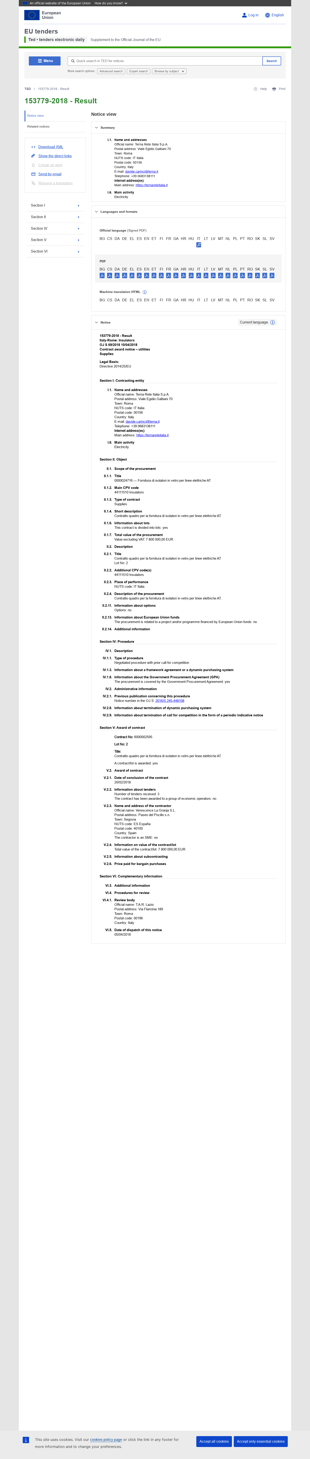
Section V (39, 240)
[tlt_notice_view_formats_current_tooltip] (272, 322)
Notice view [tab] (35, 115)
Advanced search (111, 71)
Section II (38, 217)
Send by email (50, 174)
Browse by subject (167, 71)
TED (28, 89)
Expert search (138, 71)
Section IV (39, 228)
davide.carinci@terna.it (141, 171)
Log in (253, 15)
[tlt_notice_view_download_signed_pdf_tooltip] (198, 245)
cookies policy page (106, 1440)
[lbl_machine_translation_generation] (145, 292)
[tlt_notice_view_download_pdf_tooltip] (102, 275)
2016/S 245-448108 (169, 701)
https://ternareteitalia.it (152, 185)
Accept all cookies (214, 1441)
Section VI (39, 251)
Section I (38, 205)
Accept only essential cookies (261, 1441)
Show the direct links (55, 156)
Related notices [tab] (38, 126)
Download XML (50, 147)
